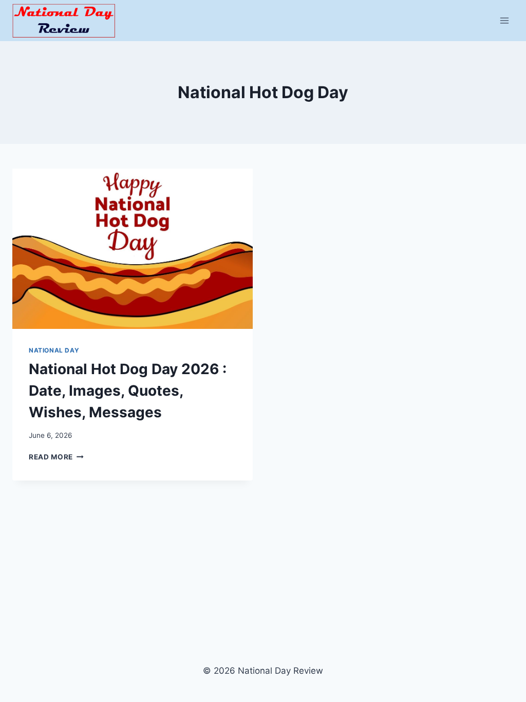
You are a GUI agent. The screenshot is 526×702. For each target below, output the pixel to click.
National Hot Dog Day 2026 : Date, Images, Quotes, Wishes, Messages (128, 390)
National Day (54, 350)
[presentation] (132, 249)
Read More (56, 457)
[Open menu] (504, 20)
